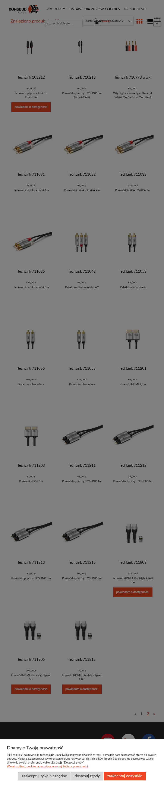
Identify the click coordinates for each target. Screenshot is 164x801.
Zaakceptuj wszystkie (124, 776)
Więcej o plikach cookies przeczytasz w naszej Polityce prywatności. (47, 766)
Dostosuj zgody (87, 776)
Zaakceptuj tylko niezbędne (44, 776)
